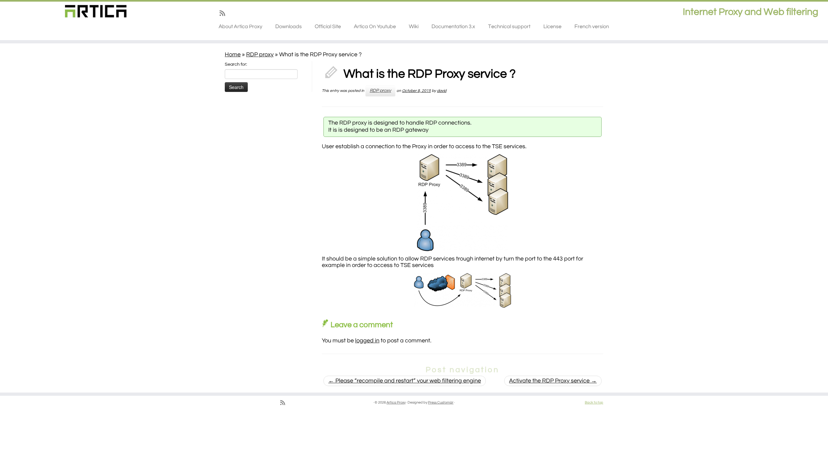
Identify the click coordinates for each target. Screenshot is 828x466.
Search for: (236, 64)
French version (591, 26)
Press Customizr (440, 402)
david (441, 91)
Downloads (288, 26)
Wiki (414, 26)
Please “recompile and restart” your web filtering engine (404, 381)
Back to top (594, 402)
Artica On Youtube (375, 26)
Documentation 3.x (453, 26)
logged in (367, 341)
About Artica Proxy (240, 26)
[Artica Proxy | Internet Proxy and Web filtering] (95, 11)
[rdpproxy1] (462, 202)
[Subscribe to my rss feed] (224, 14)
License (552, 26)
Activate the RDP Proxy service (553, 381)
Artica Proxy (396, 402)
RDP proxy (260, 54)
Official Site (328, 26)
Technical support (509, 26)
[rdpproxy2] (462, 290)
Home (233, 54)
